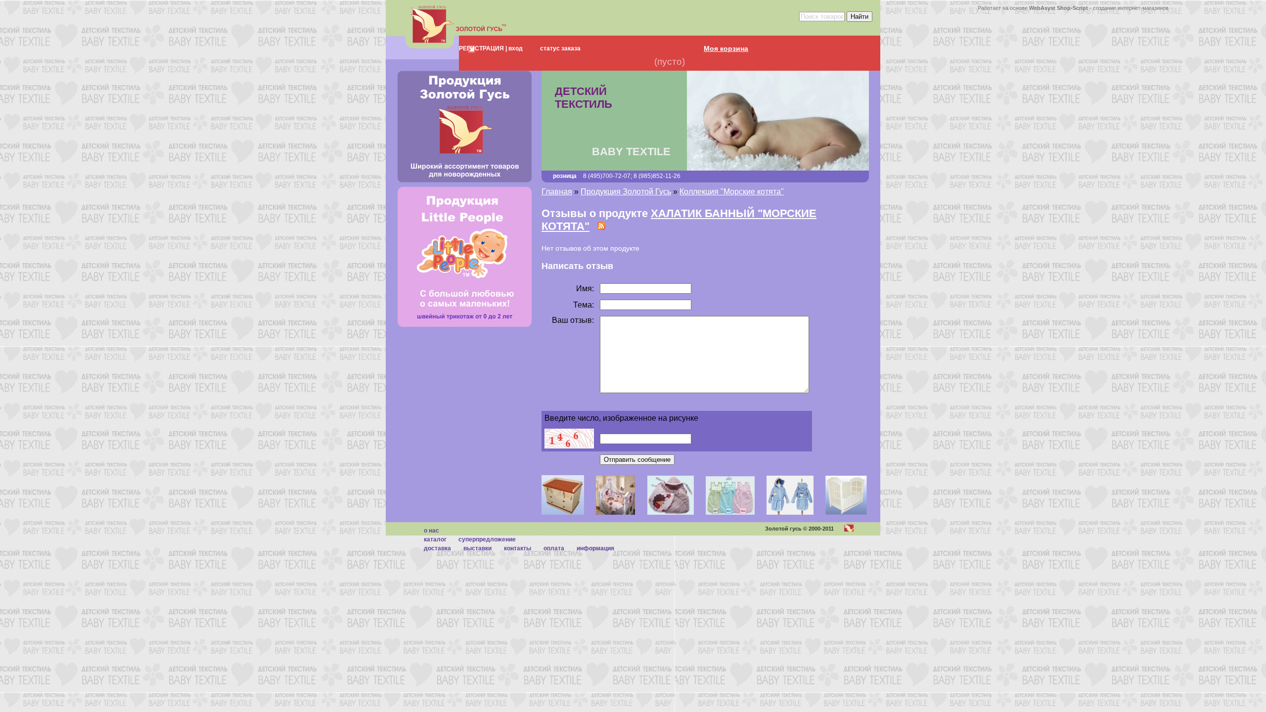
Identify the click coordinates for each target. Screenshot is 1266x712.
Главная (557, 191)
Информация (595, 548)
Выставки (477, 548)
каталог (435, 539)
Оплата (553, 548)
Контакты (517, 548)
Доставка (437, 548)
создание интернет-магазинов (1131, 8)
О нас (431, 530)
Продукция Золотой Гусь (626, 191)
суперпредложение (487, 539)
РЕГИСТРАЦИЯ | (483, 48)
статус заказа (560, 48)
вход (515, 48)
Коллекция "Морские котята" (731, 191)
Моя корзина (726, 48)
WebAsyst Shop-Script (1058, 8)
